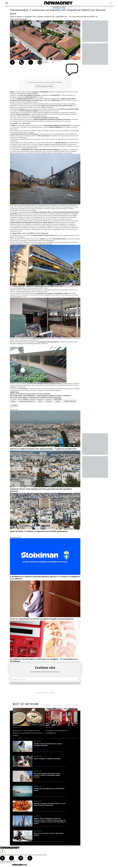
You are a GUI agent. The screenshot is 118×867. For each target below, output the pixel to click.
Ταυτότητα (37, 855)
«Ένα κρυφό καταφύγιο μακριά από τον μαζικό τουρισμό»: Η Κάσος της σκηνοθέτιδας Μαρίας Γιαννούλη (47, 775)
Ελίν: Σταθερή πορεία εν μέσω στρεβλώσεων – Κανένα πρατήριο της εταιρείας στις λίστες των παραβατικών (40, 395)
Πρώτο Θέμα (58, 399)
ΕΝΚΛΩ (13, 125)
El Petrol (61, 109)
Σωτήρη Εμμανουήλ (30, 97)
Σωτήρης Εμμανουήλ (70, 401)
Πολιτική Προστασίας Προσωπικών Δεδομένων (21, 855)
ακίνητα (35, 93)
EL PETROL (14, 405)
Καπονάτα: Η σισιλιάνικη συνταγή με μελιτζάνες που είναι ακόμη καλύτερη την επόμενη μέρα (49, 804)
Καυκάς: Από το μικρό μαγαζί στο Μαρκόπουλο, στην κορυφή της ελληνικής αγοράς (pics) (35, 397)
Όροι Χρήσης (4, 855)
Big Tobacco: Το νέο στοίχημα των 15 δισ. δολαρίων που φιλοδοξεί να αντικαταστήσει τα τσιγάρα (28, 733)
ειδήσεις (25, 399)
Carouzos (49, 401)
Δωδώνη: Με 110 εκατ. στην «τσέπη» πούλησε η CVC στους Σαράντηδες (30, 394)
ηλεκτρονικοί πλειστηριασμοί (27, 401)
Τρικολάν (57, 401)
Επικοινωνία (43, 855)
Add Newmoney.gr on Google (44, 86)
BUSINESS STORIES (59, 7)
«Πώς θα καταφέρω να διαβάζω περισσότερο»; (47, 758)
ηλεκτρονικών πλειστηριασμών (40, 92)
